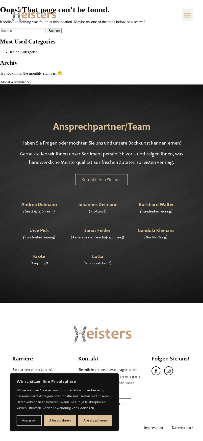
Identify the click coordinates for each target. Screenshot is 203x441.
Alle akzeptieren (95, 420)
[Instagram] (168, 370)
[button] (187, 15)
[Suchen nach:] (23, 30)
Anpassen (29, 420)
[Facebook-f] (156, 370)
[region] (64, 402)
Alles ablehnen (60, 420)
